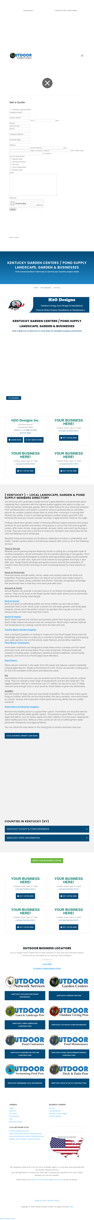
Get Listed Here (69, 438)
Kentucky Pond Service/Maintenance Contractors (69, 1054)
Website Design (55, 1116)
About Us (12, 1111)
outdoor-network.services (19, 1131)
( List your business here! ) (69, 431)
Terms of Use (58, 1179)
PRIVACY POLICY (53, 1201)
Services (52, 1108)
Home (36, 288)
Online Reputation (19, 167)
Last (57, 120)
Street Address (36, 148)
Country (48, 153)
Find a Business (46, 288)
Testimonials (14, 1116)
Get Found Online (19, 162)
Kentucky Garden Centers (69, 996)
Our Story (13, 1113)
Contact (17, 430)
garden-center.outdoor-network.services (24, 1139)
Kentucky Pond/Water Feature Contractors (25, 1054)
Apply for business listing (47, 860)
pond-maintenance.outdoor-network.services (26, 1136)
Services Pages (25, 433)
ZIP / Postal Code (77, 150)
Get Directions (34, 440)
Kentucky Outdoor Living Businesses (69, 1025)
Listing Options (55, 1111)
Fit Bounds (13, 398)
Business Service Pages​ (58, 1113)
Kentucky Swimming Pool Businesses (25, 1083)
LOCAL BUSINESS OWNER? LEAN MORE (22, 736)
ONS (71, 1207)
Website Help (17, 159)
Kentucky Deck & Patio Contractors (69, 1083)
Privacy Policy (44, 1179)
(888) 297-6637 (31, 430)
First (32, 120)
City (65, 148)
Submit (12, 209)
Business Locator (15, 1122)
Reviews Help (17, 170)
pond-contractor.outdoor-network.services (25, 1133)
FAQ (10, 1119)
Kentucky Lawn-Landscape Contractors (25, 1024)
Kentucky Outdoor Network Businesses (25, 995)
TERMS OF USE (40, 1201)
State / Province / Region (40, 150)
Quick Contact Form (7, 1218)
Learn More (15, 440)
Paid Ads (15, 164)
